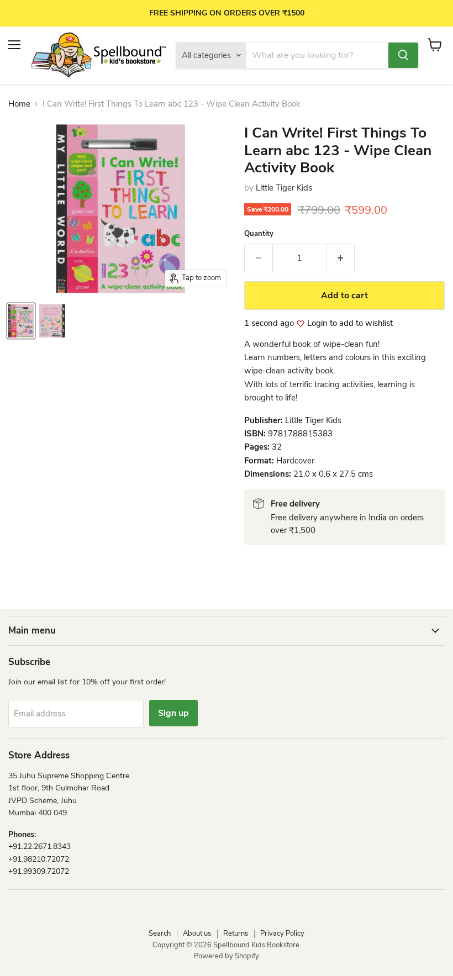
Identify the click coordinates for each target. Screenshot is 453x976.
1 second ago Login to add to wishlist (318, 323)
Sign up (173, 713)
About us (197, 933)
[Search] (403, 55)
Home (19, 104)
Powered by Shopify (226, 956)
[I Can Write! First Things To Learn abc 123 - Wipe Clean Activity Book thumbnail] (21, 321)
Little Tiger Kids (284, 187)
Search (160, 933)
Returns (235, 933)
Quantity (258, 234)
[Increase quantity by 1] (340, 258)
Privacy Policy (282, 933)
